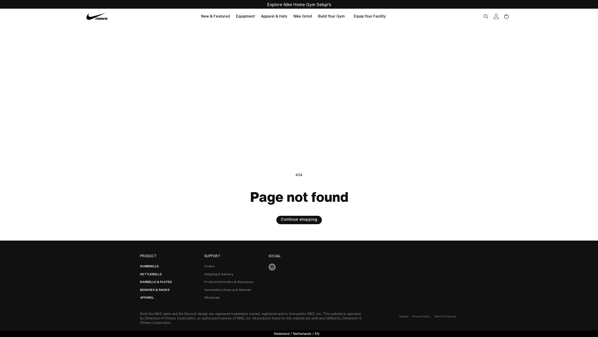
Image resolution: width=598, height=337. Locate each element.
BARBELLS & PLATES (156, 281)
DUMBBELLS (149, 266)
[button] (215, 16)
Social (275, 256)
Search (404, 316)
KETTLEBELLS (151, 274)
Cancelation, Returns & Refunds (227, 289)
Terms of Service (445, 316)
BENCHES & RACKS (155, 289)
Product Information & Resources (228, 281)
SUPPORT (212, 256)
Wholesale (212, 297)
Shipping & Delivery (218, 274)
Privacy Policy (421, 316)
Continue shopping (299, 220)
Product (148, 256)
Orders (209, 266)
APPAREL (147, 297)
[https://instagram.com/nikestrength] (299, 267)
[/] (97, 16)
